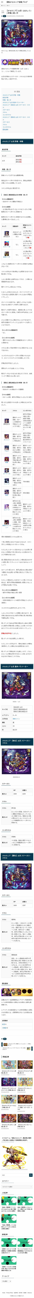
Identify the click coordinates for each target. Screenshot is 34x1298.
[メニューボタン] (2, 2)
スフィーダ (6, 246)
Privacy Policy (9, 1292)
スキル (5, 112)
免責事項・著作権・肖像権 (20, 1292)
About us (29, 1292)
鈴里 (3, 1024)
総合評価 (5, 97)
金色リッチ (6, 257)
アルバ (7, 451)
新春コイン (16, 719)
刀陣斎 (4, 1028)
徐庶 (6, 495)
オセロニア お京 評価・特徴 (11, 95)
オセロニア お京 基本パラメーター (13, 102)
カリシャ (7, 439)
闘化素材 (5, 129)
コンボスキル (7, 114)
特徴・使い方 (7, 100)
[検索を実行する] (31, 1175)
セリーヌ (7, 509)
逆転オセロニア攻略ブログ (17, 2)
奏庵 (6, 462)
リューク (7, 484)
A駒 (4, 16)
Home (3, 1292)
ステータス (6, 110)
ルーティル (6, 473)
